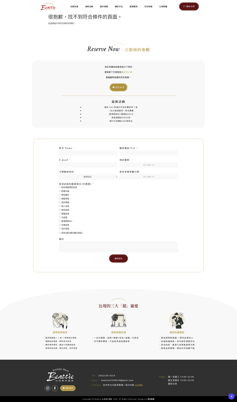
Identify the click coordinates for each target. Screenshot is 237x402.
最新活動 (89, 6)
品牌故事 (74, 6)
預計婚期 (124, 159)
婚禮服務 (134, 6)
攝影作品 (119, 6)
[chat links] (231, 396)
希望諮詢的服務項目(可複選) (75, 183)
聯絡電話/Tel (127, 148)
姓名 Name (65, 148)
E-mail (63, 159)
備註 (61, 238)
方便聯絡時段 (66, 171)
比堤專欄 (163, 6)
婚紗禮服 (104, 6)
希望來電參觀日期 (129, 171)
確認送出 (118, 258)
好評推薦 (148, 6)
